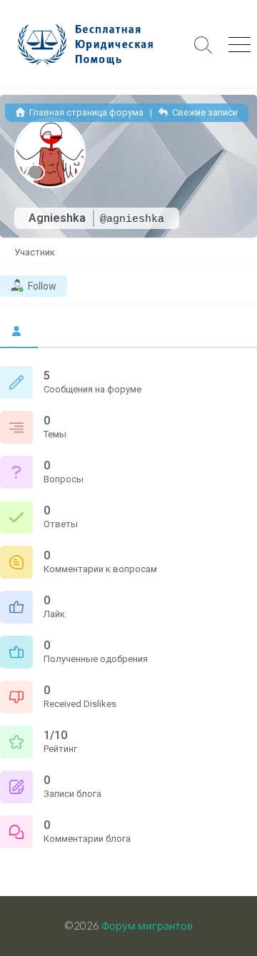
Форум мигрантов (147, 925)
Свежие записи (204, 112)
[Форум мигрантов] (92, 43)
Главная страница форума (85, 112)
